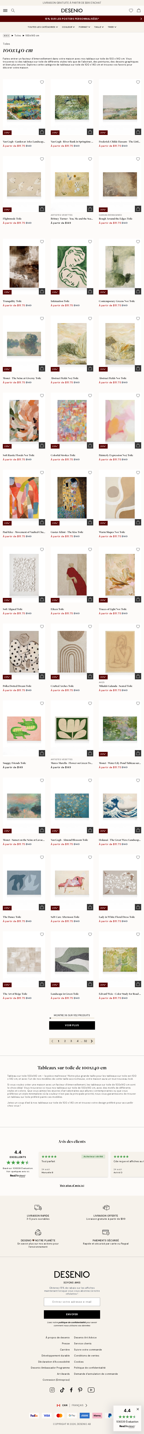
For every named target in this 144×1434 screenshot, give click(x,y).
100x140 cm (32, 35)
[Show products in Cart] (139, 10)
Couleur (67, 27)
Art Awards (63, 1373)
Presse (66, 1343)
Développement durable (56, 1355)
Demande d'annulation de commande (96, 1373)
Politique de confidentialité (90, 1367)
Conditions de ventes (86, 1355)
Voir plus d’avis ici (72, 1185)
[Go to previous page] (52, 1041)
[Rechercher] (13, 10)
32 (85, 1041)
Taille (97, 27)
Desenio (82, 1424)
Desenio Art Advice (85, 1337)
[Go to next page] (92, 1041)
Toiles (18, 35)
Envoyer (72, 1314)
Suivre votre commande (88, 1349)
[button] (127, 1418)
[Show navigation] (5, 10)
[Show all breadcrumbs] (6, 35)
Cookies (79, 1361)
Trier (111, 27)
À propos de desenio (58, 1337)
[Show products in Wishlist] (131, 10)
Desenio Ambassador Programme (50, 1367)
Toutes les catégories (41, 27)
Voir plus (72, 1025)
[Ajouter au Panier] (42, 132)
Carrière (65, 1349)
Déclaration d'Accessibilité (54, 1361)
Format (83, 27)
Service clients (83, 1343)
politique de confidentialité (72, 1322)
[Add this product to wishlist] (42, 82)
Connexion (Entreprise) (56, 1379)
